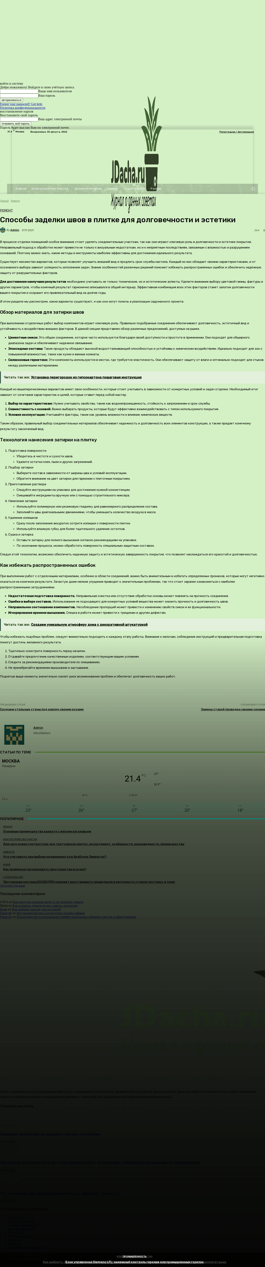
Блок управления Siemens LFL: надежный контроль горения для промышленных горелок (134, 1262)
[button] (253, 189)
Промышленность (135, 1256)
